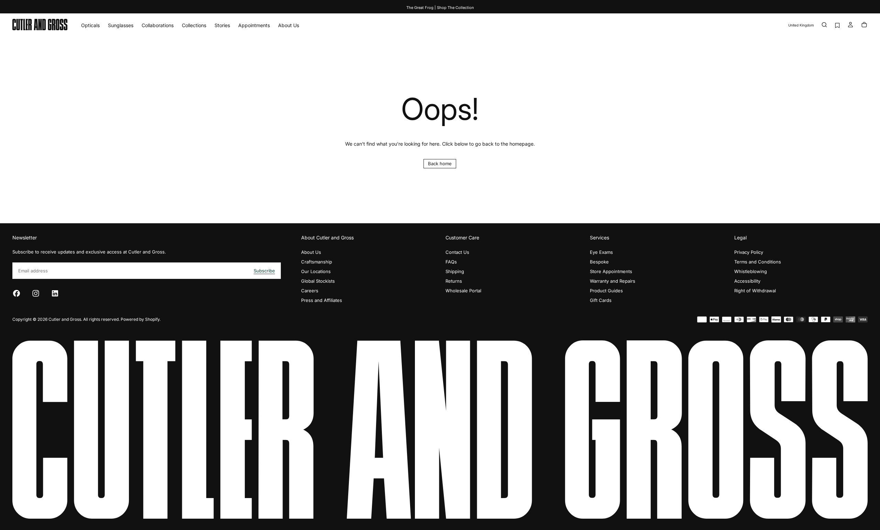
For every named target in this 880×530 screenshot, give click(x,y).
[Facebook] (16, 293)
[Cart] (864, 25)
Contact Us (457, 252)
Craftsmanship (316, 261)
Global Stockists (318, 281)
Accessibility (747, 281)
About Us (288, 25)
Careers (309, 290)
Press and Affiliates (321, 300)
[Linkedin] (55, 293)
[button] (801, 25)
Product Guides (606, 290)
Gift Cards (601, 300)
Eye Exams (601, 252)
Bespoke (599, 261)
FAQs (451, 261)
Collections (194, 25)
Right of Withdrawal (755, 290)
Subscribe (264, 270)
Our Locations (316, 271)
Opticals (90, 25)
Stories (222, 25)
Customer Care (462, 237)
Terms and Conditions (757, 261)
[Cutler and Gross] (440, 429)
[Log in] (850, 25)
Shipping (455, 271)
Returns (454, 281)
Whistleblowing (750, 271)
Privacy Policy (748, 252)
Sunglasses (120, 25)
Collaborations (158, 25)
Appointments (254, 25)
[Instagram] (36, 293)
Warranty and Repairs (612, 281)
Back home (440, 163)
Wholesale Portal (463, 290)
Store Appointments (611, 271)
